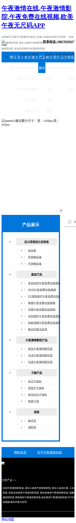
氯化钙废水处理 (37, 329)
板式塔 (32, 420)
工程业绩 (63, 62)
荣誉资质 (56, 62)
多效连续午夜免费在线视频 (27, 83)
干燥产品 (36, 372)
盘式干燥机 (35, 381)
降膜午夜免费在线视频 (41, 303)
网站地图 (8, 519)
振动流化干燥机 (37, 394)
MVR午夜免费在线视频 (42, 289)
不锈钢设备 (35, 263)
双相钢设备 (35, 257)
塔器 (36, 412)
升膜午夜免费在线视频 (41, 309)
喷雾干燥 (33, 401)
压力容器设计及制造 (36, 241)
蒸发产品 (36, 274)
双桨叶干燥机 (36, 388)
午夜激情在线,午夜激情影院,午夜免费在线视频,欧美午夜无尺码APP (37, 17)
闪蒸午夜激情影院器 (40, 362)
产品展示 (42, 62)
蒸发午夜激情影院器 (40, 348)
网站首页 (13, 62)
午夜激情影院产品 (37, 340)
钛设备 (32, 250)
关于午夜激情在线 (20, 73)
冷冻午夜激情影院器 (40, 355)
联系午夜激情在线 (71, 73)
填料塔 (32, 427)
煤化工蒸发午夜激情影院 (35, 83)
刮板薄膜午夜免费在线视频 (44, 322)
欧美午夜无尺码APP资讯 (49, 83)
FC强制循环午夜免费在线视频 (46, 296)
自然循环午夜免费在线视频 (44, 316)
